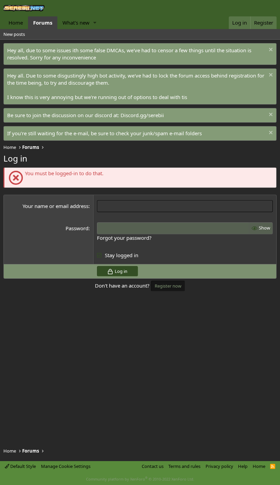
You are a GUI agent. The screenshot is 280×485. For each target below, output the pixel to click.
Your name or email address (55, 206)
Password (77, 228)
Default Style (22, 466)
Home (16, 22)
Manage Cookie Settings (65, 466)
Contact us (153, 466)
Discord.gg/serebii (142, 115)
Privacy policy (219, 466)
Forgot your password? (124, 237)
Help (243, 466)
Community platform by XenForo (140, 479)
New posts (14, 34)
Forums (42, 22)
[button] (95, 22)
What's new (75, 22)
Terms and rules (184, 466)
